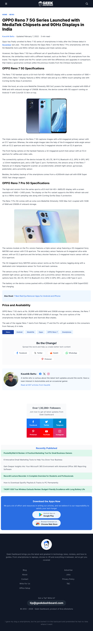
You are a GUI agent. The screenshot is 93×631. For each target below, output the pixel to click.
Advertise (68, 570)
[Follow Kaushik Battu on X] (44, 374)
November (6, 45)
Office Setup (24, 588)
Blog (25, 570)
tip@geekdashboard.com (46, 603)
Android (19, 332)
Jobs (68, 574)
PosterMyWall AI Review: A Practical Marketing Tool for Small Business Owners (38, 453)
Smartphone (66, 332)
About (24, 574)
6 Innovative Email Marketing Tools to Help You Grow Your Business (33, 460)
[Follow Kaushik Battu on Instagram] (48, 374)
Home (4, 14)
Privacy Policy (68, 579)
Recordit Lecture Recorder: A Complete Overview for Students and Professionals (38, 476)
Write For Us (25, 583)
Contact (24, 579)
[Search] (87, 3)
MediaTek (30, 332)
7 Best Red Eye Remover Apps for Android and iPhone (37, 296)
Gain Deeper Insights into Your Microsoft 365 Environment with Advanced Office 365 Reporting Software (45, 467)
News (11, 14)
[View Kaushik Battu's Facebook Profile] (40, 374)
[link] (40, 374)
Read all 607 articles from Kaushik (35, 385)
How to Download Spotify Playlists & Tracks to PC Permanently (31, 482)
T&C (68, 583)
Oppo (41, 332)
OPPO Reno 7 (53, 332)
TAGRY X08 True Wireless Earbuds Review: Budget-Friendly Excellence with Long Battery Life (44, 489)
